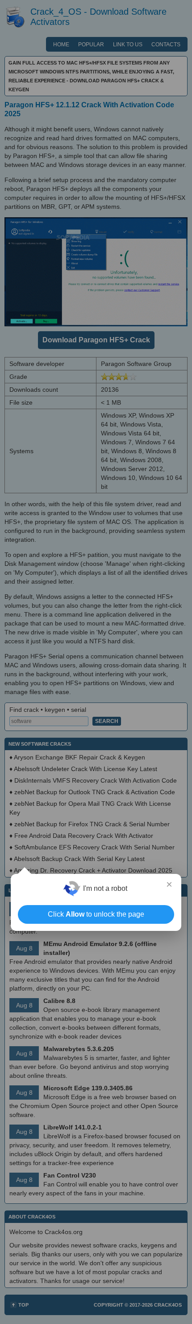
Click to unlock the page (96, 914)
